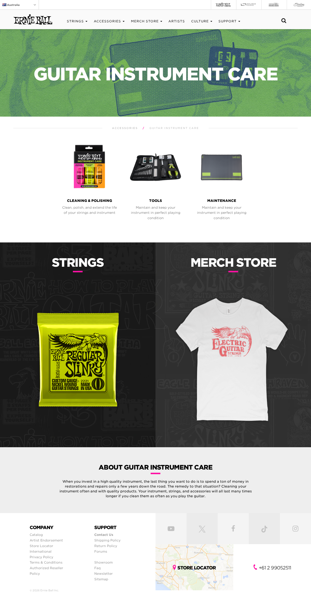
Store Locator (41, 546)
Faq (97, 568)
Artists (176, 21)
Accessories (107, 21)
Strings (75, 21)
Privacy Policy (41, 557)
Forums (100, 551)
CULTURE (200, 21)
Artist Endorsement (46, 540)
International (41, 551)
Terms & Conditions (46, 562)
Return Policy (105, 546)
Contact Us (103, 535)
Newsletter (103, 573)
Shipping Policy (107, 540)
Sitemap (101, 579)
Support (227, 21)
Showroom (103, 562)
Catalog (36, 535)
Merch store (145, 21)
